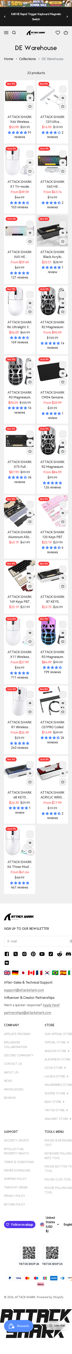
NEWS (8, 1080)
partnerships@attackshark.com (27, 1013)
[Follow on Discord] (68, 954)
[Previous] (4, 16)
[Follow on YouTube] (42, 954)
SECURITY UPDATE (16, 1140)
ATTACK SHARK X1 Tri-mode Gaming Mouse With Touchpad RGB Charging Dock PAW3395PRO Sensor (20, 184)
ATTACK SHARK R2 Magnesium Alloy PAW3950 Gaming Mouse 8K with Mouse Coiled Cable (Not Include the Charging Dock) (52, 325)
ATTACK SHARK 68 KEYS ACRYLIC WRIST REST (20, 795)
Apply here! (51, 1005)
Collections (27, 59)
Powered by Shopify (50, 1297)
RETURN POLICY (14, 1204)
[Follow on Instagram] (24, 954)
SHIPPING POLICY (15, 1178)
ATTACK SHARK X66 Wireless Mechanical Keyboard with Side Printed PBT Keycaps (20, 119)
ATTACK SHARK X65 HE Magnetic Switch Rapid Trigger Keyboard (19, 254)
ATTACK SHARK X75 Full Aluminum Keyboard (20, 464)
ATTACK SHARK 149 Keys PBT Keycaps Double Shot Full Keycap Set (20, 599)
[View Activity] (36, 3)
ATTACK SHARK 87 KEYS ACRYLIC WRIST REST (52, 599)
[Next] (67, 16)
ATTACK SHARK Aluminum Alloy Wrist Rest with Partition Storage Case (20, 535)
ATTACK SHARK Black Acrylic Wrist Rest (52, 254)
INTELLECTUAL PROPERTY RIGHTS (16, 1151)
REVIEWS (10, 1097)
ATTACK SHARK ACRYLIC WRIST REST (52, 795)
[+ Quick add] (30, 106)
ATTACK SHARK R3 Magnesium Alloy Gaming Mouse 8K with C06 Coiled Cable (19, 395)
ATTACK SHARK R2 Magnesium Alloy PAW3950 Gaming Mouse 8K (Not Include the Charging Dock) (52, 464)
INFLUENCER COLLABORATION (15, 1044)
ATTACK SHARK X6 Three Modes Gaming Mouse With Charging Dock (19, 864)
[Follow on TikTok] (51, 954)
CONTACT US (13, 1063)
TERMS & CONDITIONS (19, 1162)
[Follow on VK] (7, 963)
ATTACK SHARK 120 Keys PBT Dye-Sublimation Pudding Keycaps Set (52, 535)
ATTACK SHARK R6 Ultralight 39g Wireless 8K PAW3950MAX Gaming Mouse (19, 325)
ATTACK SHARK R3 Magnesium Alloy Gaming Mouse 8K (52, 654)
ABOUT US (11, 1072)
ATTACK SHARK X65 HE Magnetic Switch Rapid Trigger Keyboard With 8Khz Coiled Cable (52, 184)
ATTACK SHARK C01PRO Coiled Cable (52, 725)
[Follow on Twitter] (15, 954)
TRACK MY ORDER (15, 1187)
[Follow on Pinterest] (33, 954)
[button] (18, 132)
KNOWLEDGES (13, 1089)
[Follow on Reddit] (59, 954)
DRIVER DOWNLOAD (17, 1170)
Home (8, 59)
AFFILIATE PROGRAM (17, 1034)
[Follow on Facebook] (7, 954)
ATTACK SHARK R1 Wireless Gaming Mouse (20, 725)
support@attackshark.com (24, 990)
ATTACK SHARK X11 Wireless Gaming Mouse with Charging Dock (20, 654)
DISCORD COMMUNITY (19, 1055)
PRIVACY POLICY (14, 1196)
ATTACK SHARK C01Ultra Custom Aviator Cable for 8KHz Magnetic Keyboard (52, 119)
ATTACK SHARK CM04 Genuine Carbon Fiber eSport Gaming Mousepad (52, 395)
